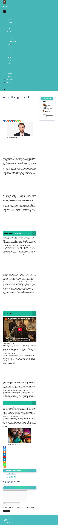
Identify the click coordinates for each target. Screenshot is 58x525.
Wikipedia (10, 76)
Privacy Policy (9, 79)
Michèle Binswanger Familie (12, 479)
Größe (9, 60)
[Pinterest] (12, 121)
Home (7, 16)
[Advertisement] (19, 110)
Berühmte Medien (9, 7)
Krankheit (10, 35)
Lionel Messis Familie (11, 473)
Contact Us (8, 85)
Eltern (9, 54)
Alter (9, 44)
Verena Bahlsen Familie (11, 475)
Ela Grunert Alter (8, 482)
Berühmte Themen (10, 31)
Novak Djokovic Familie (11, 477)
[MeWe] (14, 121)
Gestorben (10, 22)
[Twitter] (6, 121)
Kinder (9, 66)
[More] (20, 121)
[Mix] (16, 121)
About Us (8, 82)
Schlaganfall (13, 41)
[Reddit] (8, 121)
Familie (9, 57)
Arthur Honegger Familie (9, 157)
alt (10, 47)
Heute (9, 63)
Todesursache (9, 19)
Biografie (10, 50)
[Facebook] (4, 121)
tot (8, 25)
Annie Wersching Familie (11, 476)
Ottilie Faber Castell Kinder (10, 484)
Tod (9, 28)
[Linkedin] (10, 121)
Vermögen (10, 73)
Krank (11, 38)
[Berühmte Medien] (4, 3)
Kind (11, 70)
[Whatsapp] (18, 121)
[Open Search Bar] (4, 89)
